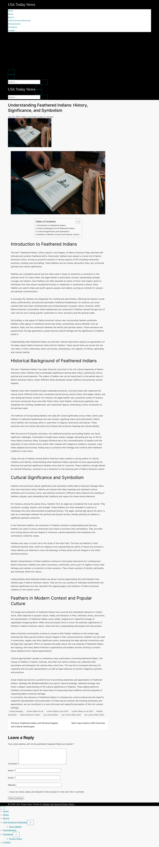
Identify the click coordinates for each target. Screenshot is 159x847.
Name (11, 770)
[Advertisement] (79, 50)
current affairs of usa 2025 (82, 711)
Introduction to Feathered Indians (51, 225)
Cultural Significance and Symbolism (53, 231)
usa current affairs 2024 (71, 715)
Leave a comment (46, 117)
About (10, 14)
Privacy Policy (15, 839)
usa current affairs (50, 715)
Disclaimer (12, 27)
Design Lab (48, 804)
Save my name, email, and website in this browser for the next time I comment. (47, 792)
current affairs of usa (34, 711)
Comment (13, 763)
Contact (11, 30)
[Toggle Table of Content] (76, 222)
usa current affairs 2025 (94, 715)
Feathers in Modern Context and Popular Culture (58, 234)
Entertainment (14, 24)
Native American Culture (30, 715)
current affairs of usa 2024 (57, 711)
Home (10, 11)
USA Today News (21, 4)
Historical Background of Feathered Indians (56, 228)
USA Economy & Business (19, 20)
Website (11, 785)
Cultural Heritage (16, 711)
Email (11, 777)
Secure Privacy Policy (64, 804)
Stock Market (15, 826)
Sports (11, 17)
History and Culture (30, 117)
